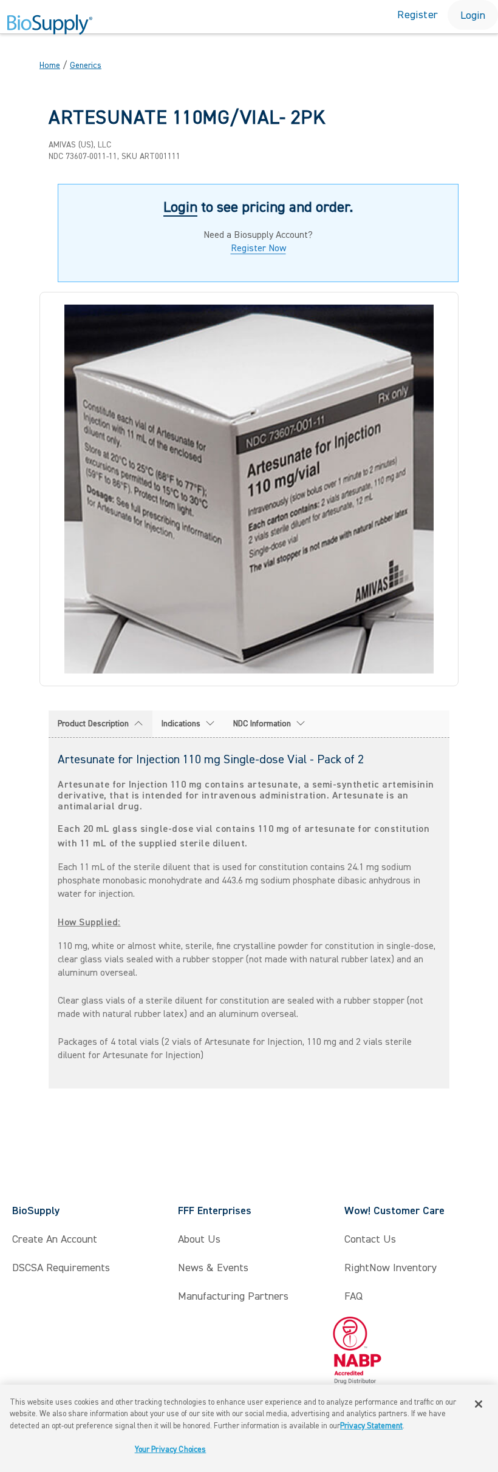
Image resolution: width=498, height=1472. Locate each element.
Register (417, 15)
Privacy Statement (371, 1426)
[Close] (478, 1404)
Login (472, 15)
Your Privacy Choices (170, 1449)
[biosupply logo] (49, 25)
